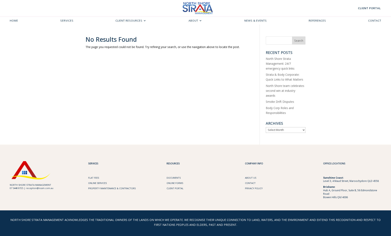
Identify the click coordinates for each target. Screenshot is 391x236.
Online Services (97, 183)
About (193, 20)
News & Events (255, 20)
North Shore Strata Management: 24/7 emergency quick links (280, 63)
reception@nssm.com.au (39, 188)
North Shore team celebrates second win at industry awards (285, 90)
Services (67, 20)
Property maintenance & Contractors (112, 188)
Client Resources (128, 20)
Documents (174, 177)
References (317, 20)
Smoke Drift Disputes (280, 102)
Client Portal (369, 8)
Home (14, 20)
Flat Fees (93, 177)
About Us (250, 177)
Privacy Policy (254, 188)
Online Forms (175, 183)
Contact (374, 20)
